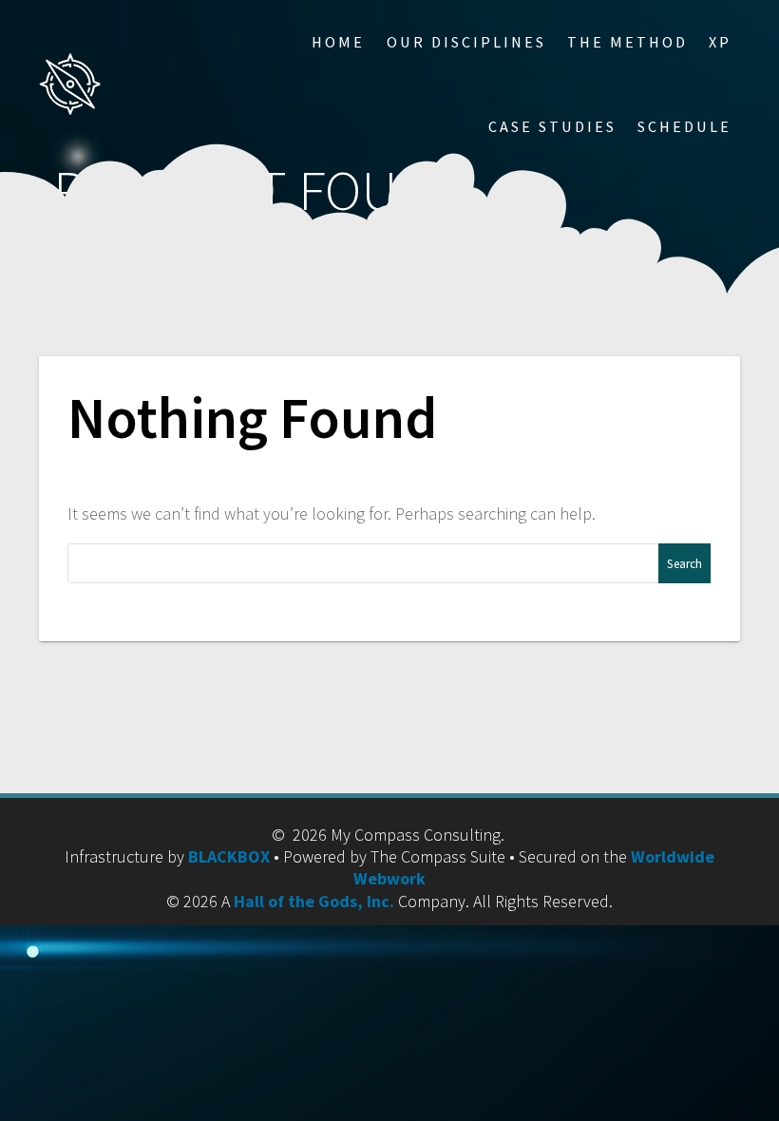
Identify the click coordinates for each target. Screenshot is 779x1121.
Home (338, 41)
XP (720, 41)
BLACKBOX (229, 856)
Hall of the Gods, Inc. (314, 901)
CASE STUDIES (552, 126)
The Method (627, 41)
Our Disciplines (466, 41)
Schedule (684, 126)
